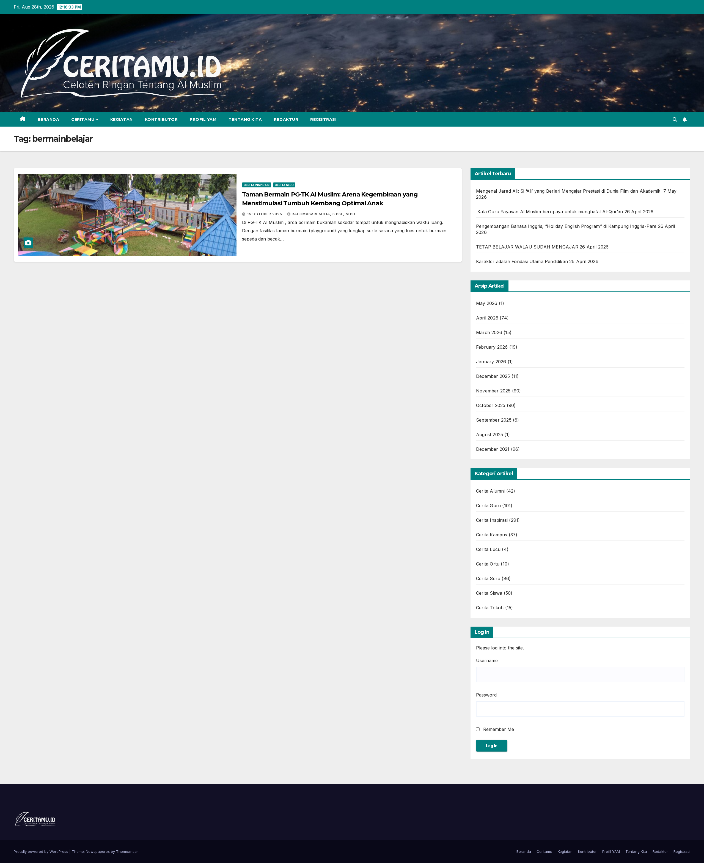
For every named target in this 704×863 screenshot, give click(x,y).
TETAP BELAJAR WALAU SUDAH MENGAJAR (527, 247)
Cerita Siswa (489, 593)
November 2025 (493, 391)
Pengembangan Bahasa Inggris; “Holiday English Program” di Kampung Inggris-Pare (566, 226)
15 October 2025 (265, 214)
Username (487, 660)
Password (486, 695)
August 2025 (489, 434)
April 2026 (487, 318)
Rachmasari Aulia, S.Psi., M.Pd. (324, 214)
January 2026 (491, 361)
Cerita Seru (284, 185)
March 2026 (489, 332)
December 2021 (493, 449)
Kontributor (161, 119)
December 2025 (493, 376)
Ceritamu (83, 119)
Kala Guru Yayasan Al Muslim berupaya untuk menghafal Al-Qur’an (549, 211)
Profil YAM (203, 119)
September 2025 (494, 420)
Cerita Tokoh (490, 607)
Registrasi (323, 119)
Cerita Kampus (491, 534)
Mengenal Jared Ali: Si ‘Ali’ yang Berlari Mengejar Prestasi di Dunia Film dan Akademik (569, 191)
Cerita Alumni (490, 491)
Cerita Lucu (488, 549)
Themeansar (127, 851)
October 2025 (490, 405)
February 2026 (492, 347)
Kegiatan (121, 119)
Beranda (48, 119)
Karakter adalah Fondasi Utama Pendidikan (522, 261)
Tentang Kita (245, 119)
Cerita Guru (488, 505)
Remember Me (498, 729)
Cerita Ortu (487, 564)
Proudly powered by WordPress (41, 851)
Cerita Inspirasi (257, 185)
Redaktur (286, 119)
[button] (675, 119)
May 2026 (486, 303)
